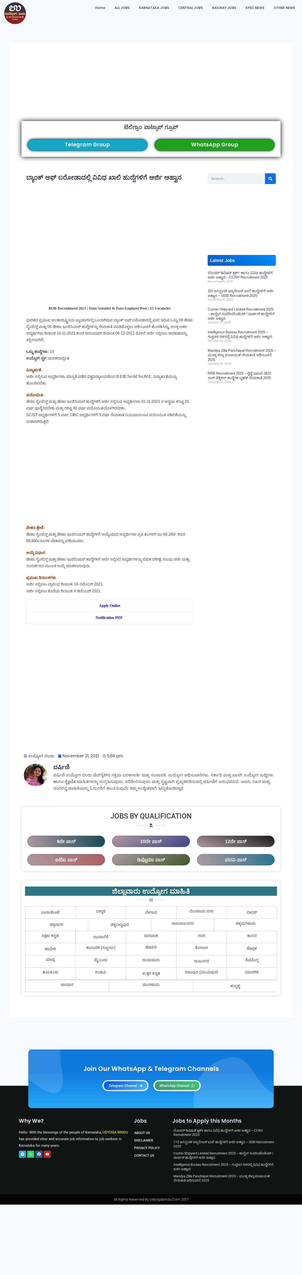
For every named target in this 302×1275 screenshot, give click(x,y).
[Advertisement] (151, 88)
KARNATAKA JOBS (154, 7)
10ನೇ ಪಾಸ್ (151, 841)
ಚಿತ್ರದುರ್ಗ (57, 925)
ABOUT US (142, 1133)
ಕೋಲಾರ (201, 948)
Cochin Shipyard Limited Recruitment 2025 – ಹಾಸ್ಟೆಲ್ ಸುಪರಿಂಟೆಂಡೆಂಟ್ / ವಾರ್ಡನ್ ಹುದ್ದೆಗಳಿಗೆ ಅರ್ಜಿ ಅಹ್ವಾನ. (241, 313)
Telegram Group (87, 144)
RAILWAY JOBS (224, 7)
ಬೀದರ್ (252, 912)
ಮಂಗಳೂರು (151, 985)
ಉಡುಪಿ (100, 972)
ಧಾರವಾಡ (151, 936)
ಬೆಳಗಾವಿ (151, 912)
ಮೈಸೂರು (100, 960)
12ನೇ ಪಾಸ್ (236, 841)
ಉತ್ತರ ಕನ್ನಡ (151, 973)
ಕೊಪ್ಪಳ (252, 949)
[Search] (270, 178)
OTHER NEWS (284, 7)
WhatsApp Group (214, 144)
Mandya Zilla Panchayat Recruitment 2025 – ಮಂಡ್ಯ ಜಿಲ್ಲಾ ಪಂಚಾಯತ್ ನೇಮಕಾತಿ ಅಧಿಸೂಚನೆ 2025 (242, 355)
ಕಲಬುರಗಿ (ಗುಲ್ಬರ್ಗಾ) (100, 948)
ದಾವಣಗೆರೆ (100, 937)
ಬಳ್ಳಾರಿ (100, 911)
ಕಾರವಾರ (67, 985)
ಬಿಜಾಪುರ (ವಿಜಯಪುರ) (201, 972)
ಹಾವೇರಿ (50, 949)
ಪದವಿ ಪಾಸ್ (236, 859)
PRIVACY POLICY (147, 1148)
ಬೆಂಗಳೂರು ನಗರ (201, 911)
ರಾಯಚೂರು (151, 960)
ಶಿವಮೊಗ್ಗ (251, 960)
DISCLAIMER (143, 1140)
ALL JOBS (122, 7)
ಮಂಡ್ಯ (50, 960)
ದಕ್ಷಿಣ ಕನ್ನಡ (50, 936)
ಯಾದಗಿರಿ (252, 972)
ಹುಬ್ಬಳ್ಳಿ (235, 986)
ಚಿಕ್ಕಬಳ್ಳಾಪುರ (119, 925)
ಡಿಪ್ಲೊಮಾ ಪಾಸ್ (151, 859)
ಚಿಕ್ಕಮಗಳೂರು (246, 923)
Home (100, 7)
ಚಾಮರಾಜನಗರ (183, 923)
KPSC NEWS (255, 7)
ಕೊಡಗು (151, 948)
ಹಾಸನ (252, 936)
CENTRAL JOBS (190, 7)
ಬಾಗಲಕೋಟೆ (50, 912)
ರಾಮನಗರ (201, 961)
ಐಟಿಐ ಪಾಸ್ (66, 859)
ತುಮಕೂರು (50, 972)
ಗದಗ (201, 936)
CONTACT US (144, 1155)
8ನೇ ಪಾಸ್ (66, 841)
